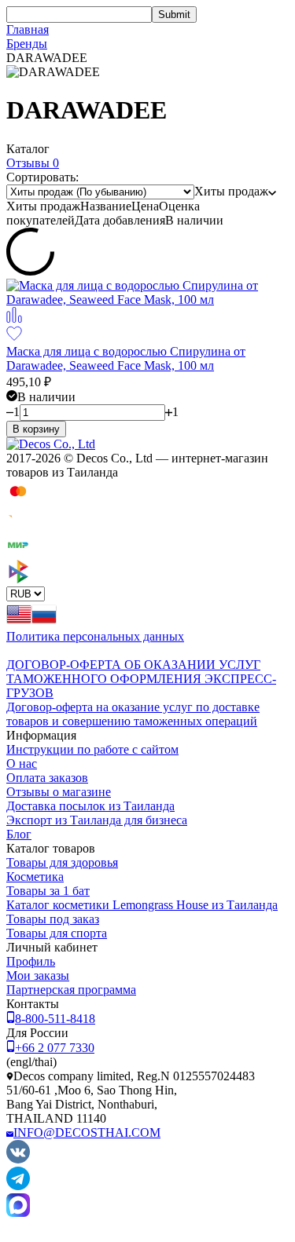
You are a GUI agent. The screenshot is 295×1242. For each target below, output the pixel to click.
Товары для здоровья (62, 862)
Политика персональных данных (95, 636)
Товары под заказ (52, 919)
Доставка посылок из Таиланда (90, 806)
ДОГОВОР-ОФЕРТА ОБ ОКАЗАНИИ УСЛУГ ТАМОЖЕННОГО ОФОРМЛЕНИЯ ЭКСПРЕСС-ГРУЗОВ (141, 679)
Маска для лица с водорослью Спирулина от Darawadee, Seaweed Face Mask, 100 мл (125, 358)
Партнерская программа (71, 989)
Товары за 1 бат (48, 890)
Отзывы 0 (32, 163)
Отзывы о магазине (58, 791)
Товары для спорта (56, 933)
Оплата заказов (47, 777)
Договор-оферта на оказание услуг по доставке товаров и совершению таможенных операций (133, 714)
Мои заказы (37, 975)
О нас (21, 763)
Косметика (35, 876)
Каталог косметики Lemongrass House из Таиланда (142, 904)
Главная (27, 29)
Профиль (30, 961)
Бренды (26, 43)
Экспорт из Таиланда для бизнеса (96, 820)
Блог (18, 834)
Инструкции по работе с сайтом (92, 749)
